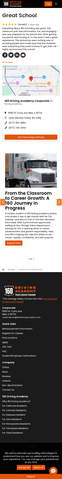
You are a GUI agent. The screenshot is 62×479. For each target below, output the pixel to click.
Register (31, 476)
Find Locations (9, 337)
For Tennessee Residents (15, 428)
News (5, 371)
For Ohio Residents (12, 419)
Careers (6, 380)
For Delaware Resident (13, 414)
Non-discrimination (12, 385)
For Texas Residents (12, 432)
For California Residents (14, 405)
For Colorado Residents (14, 410)
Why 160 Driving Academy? (16, 401)
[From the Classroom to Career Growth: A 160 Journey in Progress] (31, 170)
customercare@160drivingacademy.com (21, 317)
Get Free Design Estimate (31, 137)
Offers (5, 367)
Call (48, 3)
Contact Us (8, 389)
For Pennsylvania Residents (16, 423)
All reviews (7, 62)
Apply (5, 342)
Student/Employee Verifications (19, 355)
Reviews (6, 376)
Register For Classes (12, 333)
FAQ (4, 351)
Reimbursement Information (17, 328)
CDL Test (7, 346)
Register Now (13, 243)
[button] (2, 202)
